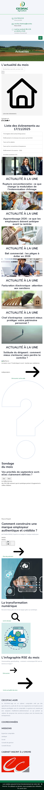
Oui (4, 479)
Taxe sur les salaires (9, 142)
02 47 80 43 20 (19, 18)
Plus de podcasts (8, 556)
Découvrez (6, 673)
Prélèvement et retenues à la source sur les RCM (17, 138)
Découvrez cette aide (18, 378)
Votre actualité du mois (10, 690)
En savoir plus (22, 788)
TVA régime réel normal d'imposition (14, 134)
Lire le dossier (7, 621)
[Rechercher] (3, 72)
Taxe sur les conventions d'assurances (14, 146)
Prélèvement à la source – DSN (12, 150)
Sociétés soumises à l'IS (10, 155)
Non (9, 479)
